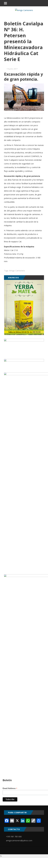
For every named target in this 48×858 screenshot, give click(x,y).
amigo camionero (17, 270)
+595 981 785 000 (14, 836)
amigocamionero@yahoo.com (19, 840)
